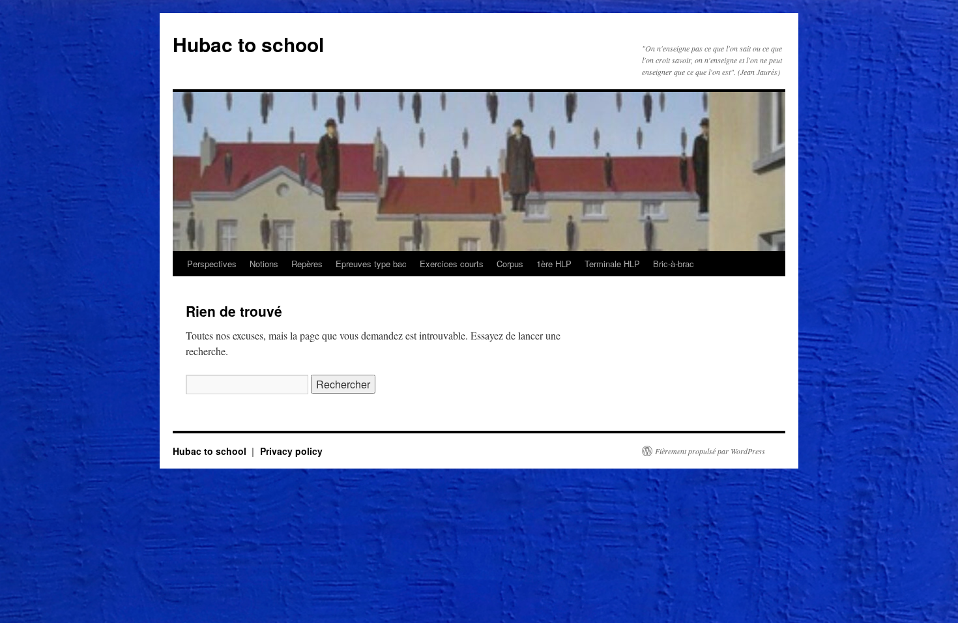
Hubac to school (248, 44)
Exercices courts (452, 263)
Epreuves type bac (371, 263)
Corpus (510, 263)
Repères (307, 263)
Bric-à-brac (673, 263)
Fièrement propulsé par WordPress (710, 451)
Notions (264, 263)
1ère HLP (554, 263)
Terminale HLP (612, 263)
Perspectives (212, 263)
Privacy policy (291, 450)
